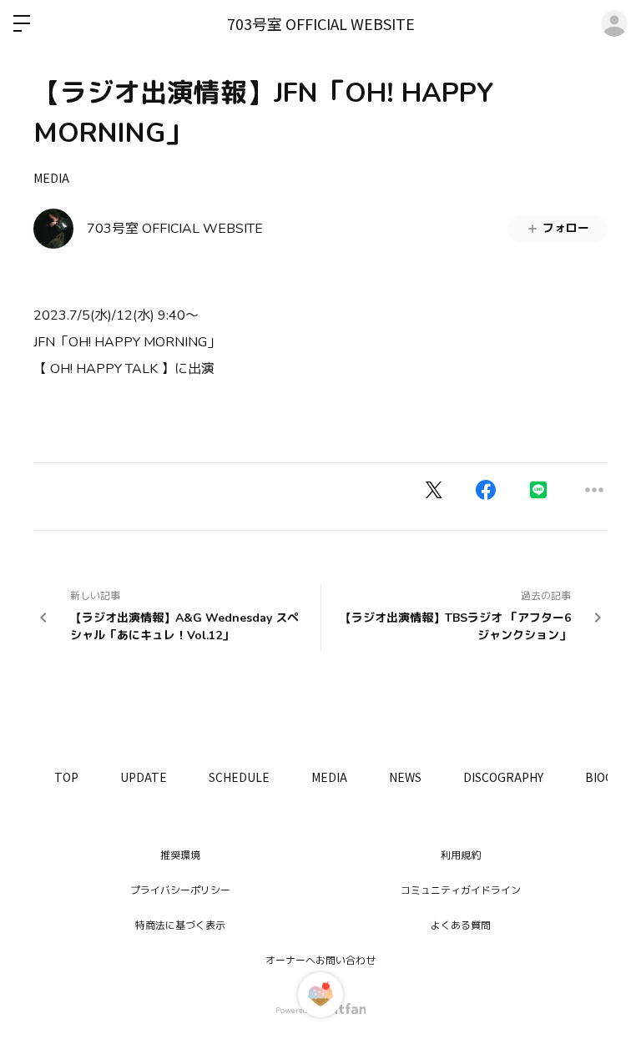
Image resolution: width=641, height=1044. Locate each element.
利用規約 (461, 855)
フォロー (566, 228)
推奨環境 (180, 855)
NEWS (405, 777)
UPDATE (143, 777)
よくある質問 (461, 925)
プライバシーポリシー (180, 890)
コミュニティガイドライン (461, 890)
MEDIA (51, 177)
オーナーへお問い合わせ (320, 960)
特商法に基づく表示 (180, 925)
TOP (66, 777)
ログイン (614, 23)
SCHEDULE (239, 777)
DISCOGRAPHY (503, 777)
